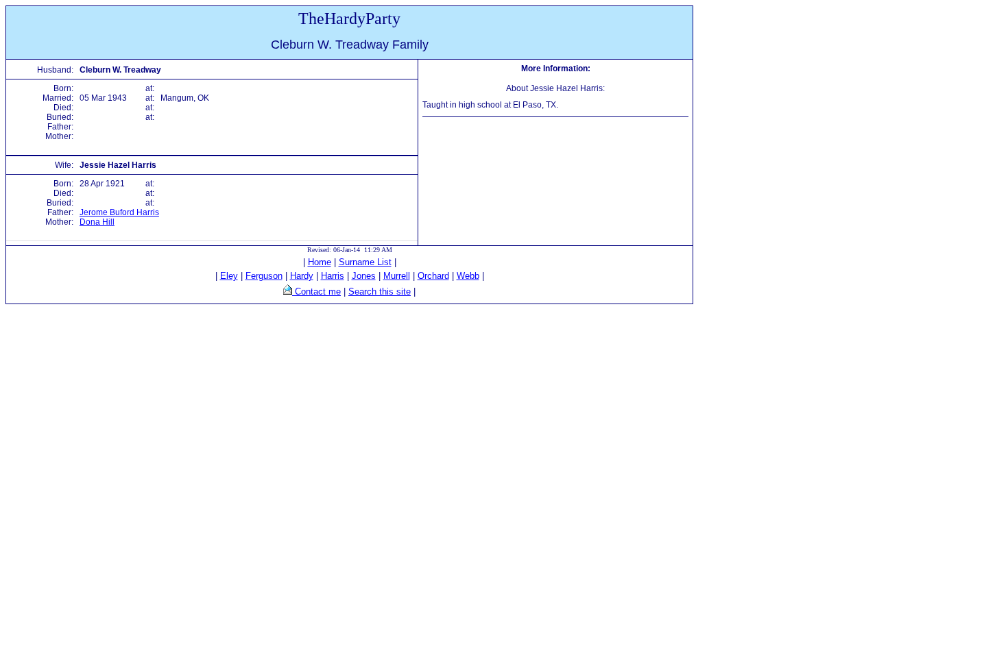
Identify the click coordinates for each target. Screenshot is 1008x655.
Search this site (379, 291)
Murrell (396, 276)
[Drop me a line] (287, 291)
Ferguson (264, 276)
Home (319, 262)
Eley (229, 276)
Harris (332, 276)
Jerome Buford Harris (119, 212)
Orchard (433, 276)
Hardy (301, 276)
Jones (364, 276)
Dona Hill (97, 222)
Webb (468, 276)
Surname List (365, 262)
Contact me (316, 291)
